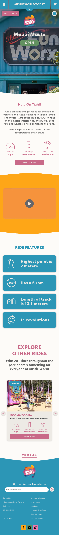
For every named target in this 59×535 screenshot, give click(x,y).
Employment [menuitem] (35, 502)
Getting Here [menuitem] (7, 519)
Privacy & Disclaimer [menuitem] (38, 510)
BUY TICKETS (10, 13)
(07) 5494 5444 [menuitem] (8, 510)
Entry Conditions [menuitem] (37, 518)
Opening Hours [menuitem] (36, 514)
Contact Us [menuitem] (7, 498)
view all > (29, 455)
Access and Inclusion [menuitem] (38, 498)
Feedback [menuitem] (34, 506)
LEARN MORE (29, 436)
